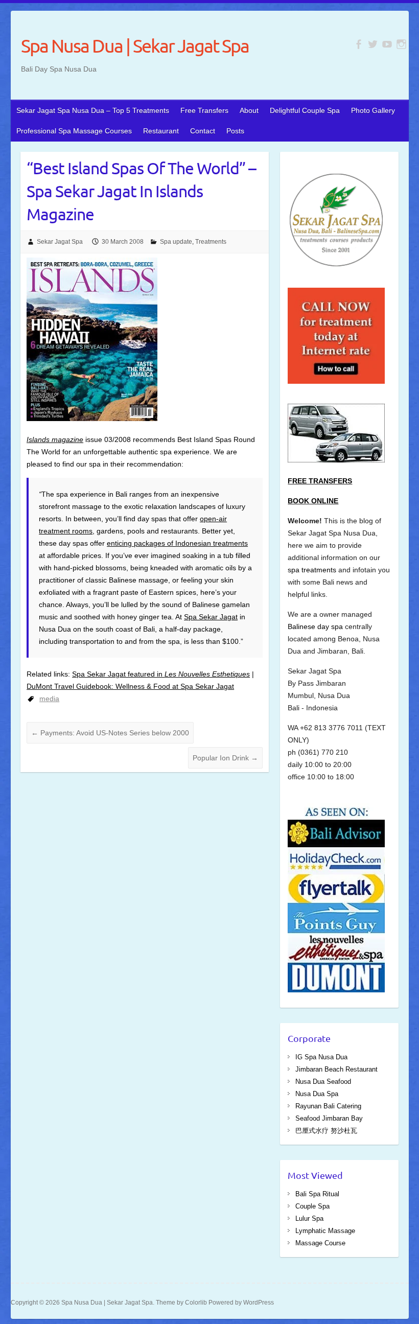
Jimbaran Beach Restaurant (336, 1069)
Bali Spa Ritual (317, 1194)
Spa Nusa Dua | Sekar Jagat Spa (135, 45)
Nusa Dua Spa (316, 1094)
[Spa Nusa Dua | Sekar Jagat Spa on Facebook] (358, 44)
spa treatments (313, 570)
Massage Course (320, 1243)
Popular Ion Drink (225, 758)
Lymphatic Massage (325, 1231)
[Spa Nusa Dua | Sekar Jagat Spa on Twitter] (373, 44)
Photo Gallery (373, 110)
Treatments (210, 241)
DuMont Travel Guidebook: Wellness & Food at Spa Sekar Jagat (130, 686)
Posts (235, 131)
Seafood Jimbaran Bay (329, 1118)
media (49, 698)
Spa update (176, 241)
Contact (202, 131)
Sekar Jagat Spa (60, 241)
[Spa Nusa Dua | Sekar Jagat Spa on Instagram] (401, 44)
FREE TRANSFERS (320, 481)
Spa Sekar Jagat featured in (161, 674)
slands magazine (56, 439)
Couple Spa (312, 1206)
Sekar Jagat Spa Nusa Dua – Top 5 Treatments (92, 110)
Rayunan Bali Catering (328, 1106)
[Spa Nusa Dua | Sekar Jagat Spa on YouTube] (387, 44)
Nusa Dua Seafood (323, 1081)
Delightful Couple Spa (305, 110)
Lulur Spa (309, 1218)
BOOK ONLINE (313, 501)
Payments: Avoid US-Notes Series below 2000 (110, 733)
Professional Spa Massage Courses (74, 131)
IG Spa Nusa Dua (321, 1057)
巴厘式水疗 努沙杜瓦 (326, 1130)
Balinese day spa (315, 626)
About (249, 110)
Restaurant (161, 131)
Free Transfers (204, 110)
